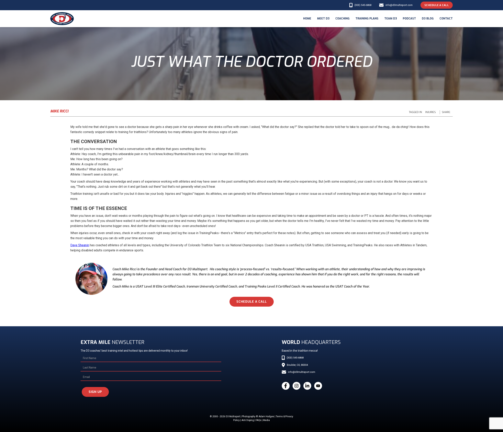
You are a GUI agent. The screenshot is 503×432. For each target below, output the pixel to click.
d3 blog (428, 18)
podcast (409, 18)
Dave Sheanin (79, 245)
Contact (446, 18)
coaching (342, 18)
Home (307, 18)
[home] (62, 18)
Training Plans (366, 18)
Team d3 (390, 18)
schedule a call (251, 302)
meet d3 (323, 18)
